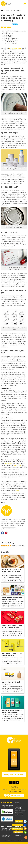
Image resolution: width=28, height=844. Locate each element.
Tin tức (8, 10)
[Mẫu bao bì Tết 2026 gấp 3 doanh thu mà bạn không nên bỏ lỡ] (12, 617)
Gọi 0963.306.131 (18, 832)
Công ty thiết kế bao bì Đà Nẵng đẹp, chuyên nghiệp (12, 654)
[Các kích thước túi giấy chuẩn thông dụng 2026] (12, 674)
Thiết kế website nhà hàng (6, 834)
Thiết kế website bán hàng (6, 828)
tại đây (17, 490)
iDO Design (8, 463)
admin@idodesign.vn (17, 828)
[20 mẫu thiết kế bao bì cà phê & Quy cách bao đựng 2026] (12, 702)
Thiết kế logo (17, 804)
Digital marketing (18, 808)
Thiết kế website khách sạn (6, 831)
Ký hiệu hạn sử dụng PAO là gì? (11, 38)
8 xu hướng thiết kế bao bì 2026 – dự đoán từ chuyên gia (12, 598)
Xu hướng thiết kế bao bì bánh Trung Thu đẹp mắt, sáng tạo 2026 (11, 571)
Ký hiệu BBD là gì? (8, 35)
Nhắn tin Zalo (19, 821)
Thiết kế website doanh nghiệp (7, 829)
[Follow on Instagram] (13, 782)
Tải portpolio (15, 795)
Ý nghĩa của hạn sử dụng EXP (11, 40)
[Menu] (24, 3)
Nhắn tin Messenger (17, 825)
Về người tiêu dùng (11, 43)
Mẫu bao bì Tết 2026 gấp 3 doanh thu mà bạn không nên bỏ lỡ (12, 626)
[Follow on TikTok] (17, 782)
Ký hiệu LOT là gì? (8, 36)
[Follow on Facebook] (10, 782)
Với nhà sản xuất (11, 41)
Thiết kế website (18, 807)
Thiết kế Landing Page (5, 836)
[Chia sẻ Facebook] (8, 795)
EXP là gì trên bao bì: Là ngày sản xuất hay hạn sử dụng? (14, 31)
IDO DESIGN (6, 802)
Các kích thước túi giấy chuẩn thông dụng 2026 (11, 683)
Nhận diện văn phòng (19, 813)
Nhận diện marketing (19, 812)
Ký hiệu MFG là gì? (8, 33)
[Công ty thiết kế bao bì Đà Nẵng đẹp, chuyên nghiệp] (12, 645)
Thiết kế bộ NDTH (18, 806)
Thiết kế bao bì (16, 10)
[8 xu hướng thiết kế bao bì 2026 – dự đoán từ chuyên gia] (12, 590)
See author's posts (8, 528)
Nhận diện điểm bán (19, 814)
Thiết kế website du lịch (5, 835)
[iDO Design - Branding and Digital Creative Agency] (6, 3)
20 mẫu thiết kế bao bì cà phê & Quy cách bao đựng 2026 (11, 711)
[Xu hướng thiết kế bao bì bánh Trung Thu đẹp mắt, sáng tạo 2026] (12, 561)
